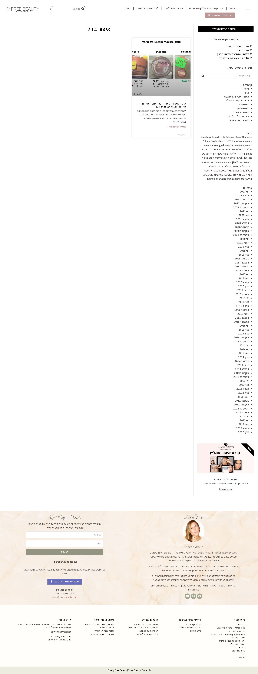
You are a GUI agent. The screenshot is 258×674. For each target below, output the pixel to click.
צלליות (248, 170)
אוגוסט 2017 (242, 270)
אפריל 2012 (242, 428)
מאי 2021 (244, 215)
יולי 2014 (244, 345)
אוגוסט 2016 (242, 294)
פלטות (241, 166)
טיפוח (225, 153)
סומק (235, 162)
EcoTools (216, 141)
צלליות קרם (238, 170)
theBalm (247, 145)
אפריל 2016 (242, 306)
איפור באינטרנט (216, 149)
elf (222, 141)
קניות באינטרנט (224, 170)
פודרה (249, 166)
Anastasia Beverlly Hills (213, 137)
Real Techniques (233, 145)
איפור (228, 149)
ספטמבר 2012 (241, 408)
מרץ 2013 (243, 392)
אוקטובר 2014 (241, 337)
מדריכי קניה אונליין (239, 120)
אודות (243, 654)
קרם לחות (226, 178)
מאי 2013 (244, 385)
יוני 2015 (244, 325)
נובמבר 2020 (242, 227)
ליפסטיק (206, 153)
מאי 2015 (244, 329)
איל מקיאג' (236, 149)
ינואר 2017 (243, 290)
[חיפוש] (203, 76)
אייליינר (207, 145)
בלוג (128, 8)
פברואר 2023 (242, 199)
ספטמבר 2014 (241, 341)
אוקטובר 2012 (241, 404)
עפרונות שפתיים (209, 162)
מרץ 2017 (243, 286)
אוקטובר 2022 (241, 203)
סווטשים (243, 162)
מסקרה (210, 158)
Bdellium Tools (233, 137)
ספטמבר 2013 (241, 377)
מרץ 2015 (243, 333)
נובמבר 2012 (242, 400)
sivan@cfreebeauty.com (64, 597)
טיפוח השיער (242, 108)
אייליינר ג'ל (247, 149)
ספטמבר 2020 (241, 235)
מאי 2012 (244, 424)
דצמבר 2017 (242, 262)
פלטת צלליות (231, 166)
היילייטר (233, 154)
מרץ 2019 (243, 246)
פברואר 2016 (242, 310)
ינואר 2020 (243, 243)
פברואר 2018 (242, 258)
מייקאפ (231, 158)
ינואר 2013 (243, 396)
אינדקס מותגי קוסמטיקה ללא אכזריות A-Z (228, 634)
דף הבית (241, 624)
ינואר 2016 (243, 314)
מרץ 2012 (243, 432)
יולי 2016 (244, 298)
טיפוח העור (243, 104)
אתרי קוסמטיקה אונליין (237, 100)
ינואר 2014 (243, 365)
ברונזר (241, 153)
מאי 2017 (244, 278)
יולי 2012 (244, 416)
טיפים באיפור (242, 112)
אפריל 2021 (242, 219)
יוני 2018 (244, 250)
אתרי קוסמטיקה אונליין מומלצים (232, 641)
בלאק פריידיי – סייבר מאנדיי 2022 (231, 627)
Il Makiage (237, 141)
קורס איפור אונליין (238, 650)
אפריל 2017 (242, 282)
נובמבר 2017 (242, 266)
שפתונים (211, 178)
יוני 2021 (244, 211)
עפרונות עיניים (225, 162)
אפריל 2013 (242, 388)
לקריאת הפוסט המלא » (177, 126)
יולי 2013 (244, 380)
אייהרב (215, 145)
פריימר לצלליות (215, 166)
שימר (218, 178)
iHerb (246, 88)
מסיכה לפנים (221, 158)
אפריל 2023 (242, 195)
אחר (247, 92)
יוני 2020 (244, 239)
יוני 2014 (244, 349)
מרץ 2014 (243, 357)
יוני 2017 (244, 274)
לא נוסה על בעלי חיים (148, 8)
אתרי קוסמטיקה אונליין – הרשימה (206, 8)
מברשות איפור (244, 158)
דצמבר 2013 (242, 369)
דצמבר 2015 (242, 317)
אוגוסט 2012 (242, 412)
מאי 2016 (244, 302)
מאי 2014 (244, 353)
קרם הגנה (236, 178)
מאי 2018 (244, 254)
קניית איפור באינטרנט (232, 175)
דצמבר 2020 (242, 223)
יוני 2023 (244, 191)
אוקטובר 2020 (241, 231)
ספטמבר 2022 (241, 207)
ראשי (232, 8)
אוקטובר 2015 (241, 321)
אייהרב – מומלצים (174, 8)
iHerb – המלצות (238, 637)
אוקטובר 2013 (241, 373)
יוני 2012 (244, 420)
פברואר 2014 (242, 361)
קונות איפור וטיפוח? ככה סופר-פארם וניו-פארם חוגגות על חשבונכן (161, 105)
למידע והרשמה (226, 489)
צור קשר (241, 657)
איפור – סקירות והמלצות (236, 96)
